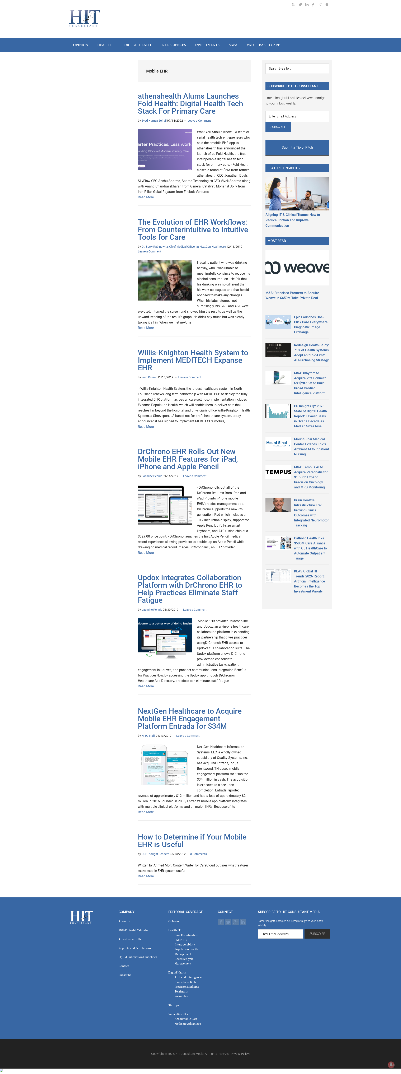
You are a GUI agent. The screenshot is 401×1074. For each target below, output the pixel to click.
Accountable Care (186, 1019)
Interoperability (185, 944)
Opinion (173, 921)
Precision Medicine (187, 987)
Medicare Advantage (188, 1024)
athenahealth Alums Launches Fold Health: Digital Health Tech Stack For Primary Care (190, 104)
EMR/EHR (181, 940)
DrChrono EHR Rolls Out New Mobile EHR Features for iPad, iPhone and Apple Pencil (188, 459)
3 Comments (198, 854)
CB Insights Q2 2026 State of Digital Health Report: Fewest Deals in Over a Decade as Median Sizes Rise (310, 416)
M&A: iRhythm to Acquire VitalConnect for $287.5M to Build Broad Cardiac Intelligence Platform (310, 383)
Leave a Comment (199, 120)
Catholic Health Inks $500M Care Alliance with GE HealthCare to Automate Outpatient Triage (310, 548)
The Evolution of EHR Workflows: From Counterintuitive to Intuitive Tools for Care (193, 230)
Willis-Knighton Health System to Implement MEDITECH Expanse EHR (193, 360)
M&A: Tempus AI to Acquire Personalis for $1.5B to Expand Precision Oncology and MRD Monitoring (311, 477)
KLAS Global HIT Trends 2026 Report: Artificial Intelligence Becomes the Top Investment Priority (309, 581)
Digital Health (177, 972)
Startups (173, 1005)
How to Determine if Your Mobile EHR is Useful (192, 841)
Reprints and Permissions (135, 948)
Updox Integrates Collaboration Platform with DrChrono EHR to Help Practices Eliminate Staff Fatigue (190, 589)
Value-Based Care (179, 1014)
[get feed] (295, 5)
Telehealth (181, 991)
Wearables (181, 996)
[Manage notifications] (391, 1064)
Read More (146, 197)
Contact (124, 966)
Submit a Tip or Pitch (297, 147)
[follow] (302, 5)
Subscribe (125, 975)
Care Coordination (186, 935)
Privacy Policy (240, 1053)
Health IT (174, 930)
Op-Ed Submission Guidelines (138, 957)
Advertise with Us (130, 939)
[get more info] (328, 5)
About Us (125, 921)
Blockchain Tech (185, 982)
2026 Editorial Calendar (133, 930)
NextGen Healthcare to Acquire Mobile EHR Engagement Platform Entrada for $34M (190, 719)
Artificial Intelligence (188, 977)
